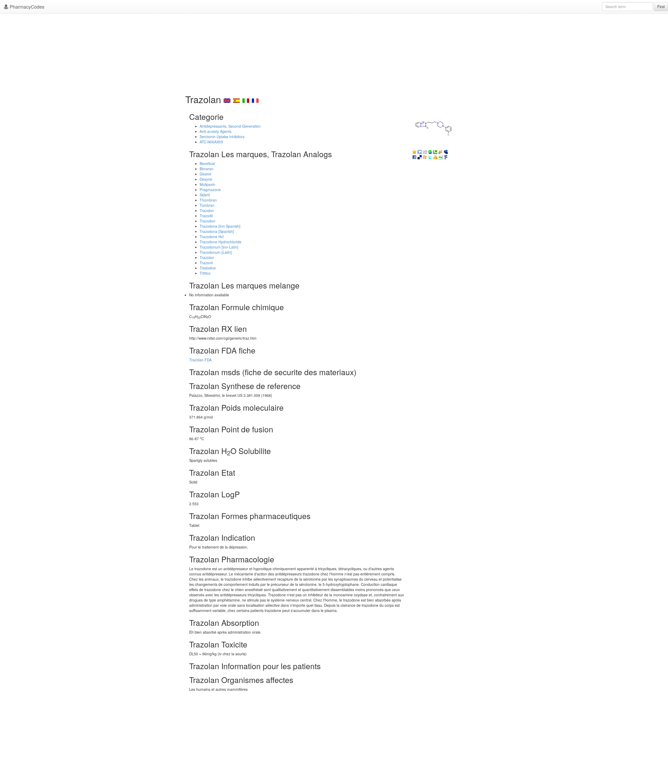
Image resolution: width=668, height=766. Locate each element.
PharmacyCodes (26, 6)
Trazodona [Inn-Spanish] (220, 226)
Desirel (205, 173)
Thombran (208, 200)
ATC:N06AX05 (211, 141)
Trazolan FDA (200, 359)
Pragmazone (210, 189)
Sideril (205, 194)
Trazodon (207, 220)
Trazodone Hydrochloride (220, 241)
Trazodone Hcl (212, 236)
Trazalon (207, 210)
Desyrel (206, 179)
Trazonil (206, 262)
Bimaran (206, 168)
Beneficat (207, 163)
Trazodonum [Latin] (216, 252)
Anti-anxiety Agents (215, 131)
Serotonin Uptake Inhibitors (222, 136)
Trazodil (206, 215)
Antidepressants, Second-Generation (230, 126)
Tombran (207, 205)
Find (661, 6)
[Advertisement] (334, 52)
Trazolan (207, 257)
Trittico (205, 273)
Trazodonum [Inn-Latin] (219, 247)
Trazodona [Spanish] (217, 231)
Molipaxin (207, 184)
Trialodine (208, 267)
